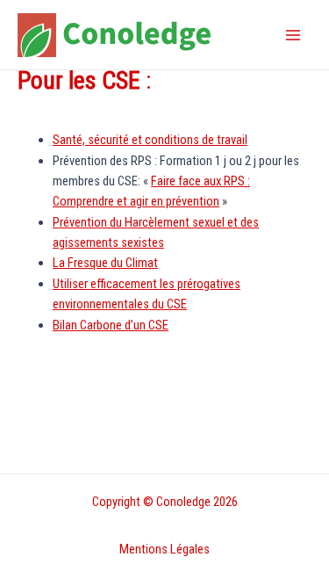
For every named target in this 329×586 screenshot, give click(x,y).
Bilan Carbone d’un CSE (110, 325)
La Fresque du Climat (105, 263)
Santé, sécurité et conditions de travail (150, 140)
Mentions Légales (164, 549)
